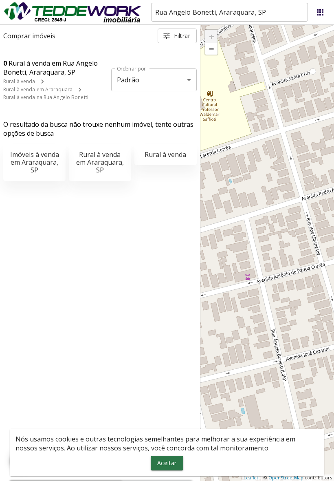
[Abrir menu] (320, 12)
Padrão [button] (128, 79)
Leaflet (251, 477)
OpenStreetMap (285, 477)
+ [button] (211, 36)
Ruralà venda (165, 154)
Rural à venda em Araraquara (38, 89)
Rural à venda (19, 81)
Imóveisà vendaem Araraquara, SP (34, 162)
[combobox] (229, 12)
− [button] (211, 48)
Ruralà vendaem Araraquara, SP (100, 162)
